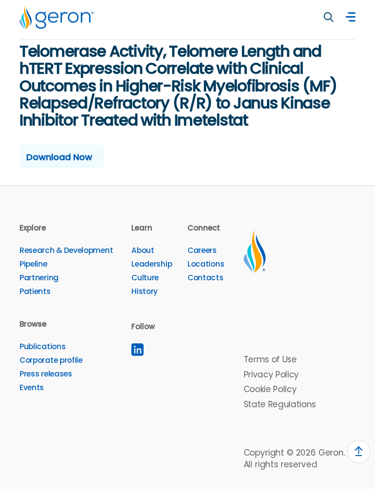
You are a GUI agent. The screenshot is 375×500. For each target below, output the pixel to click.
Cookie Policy (270, 389)
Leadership (151, 264)
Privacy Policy (271, 374)
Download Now (59, 157)
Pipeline (33, 264)
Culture (145, 277)
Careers (202, 250)
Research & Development (66, 250)
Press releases (46, 374)
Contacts (206, 277)
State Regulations (280, 404)
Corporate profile (51, 360)
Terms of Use (270, 359)
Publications (42, 346)
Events (32, 387)
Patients (35, 291)
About (142, 250)
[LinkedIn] (137, 349)
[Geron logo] (57, 17)
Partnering (39, 277)
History (144, 291)
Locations (206, 264)
